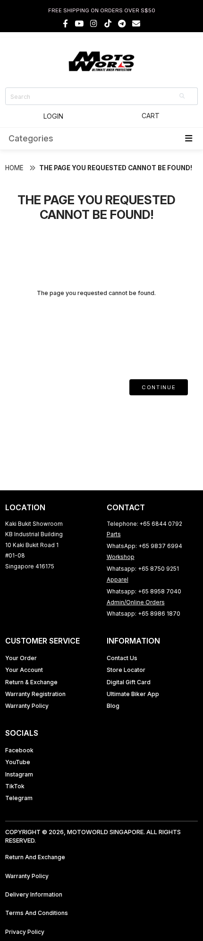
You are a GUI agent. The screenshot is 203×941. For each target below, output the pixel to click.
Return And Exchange (35, 857)
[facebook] (65, 23)
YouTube (17, 762)
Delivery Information (33, 894)
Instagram (19, 774)
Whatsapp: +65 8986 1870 (143, 613)
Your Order (21, 658)
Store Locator (126, 669)
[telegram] (122, 23)
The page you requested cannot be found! (115, 168)
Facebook (19, 750)
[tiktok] (107, 23)
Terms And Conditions (36, 912)
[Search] (182, 96)
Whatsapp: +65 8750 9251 (143, 568)
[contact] (136, 23)
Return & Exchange (31, 682)
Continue (159, 387)
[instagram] (93, 23)
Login (53, 116)
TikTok (15, 786)
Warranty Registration (35, 693)
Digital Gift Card (129, 682)
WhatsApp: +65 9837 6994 (144, 545)
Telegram (19, 798)
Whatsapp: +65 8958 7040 (144, 591)
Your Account (24, 669)
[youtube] (79, 23)
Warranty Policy (27, 705)
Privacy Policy (24, 931)
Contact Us (122, 658)
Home (14, 168)
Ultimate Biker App (133, 693)
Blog (113, 705)
